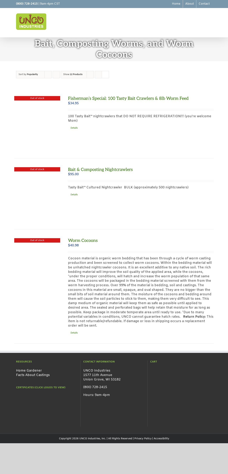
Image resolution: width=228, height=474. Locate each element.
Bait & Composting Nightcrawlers (100, 169)
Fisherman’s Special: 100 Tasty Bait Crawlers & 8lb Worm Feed (128, 98)
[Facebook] (84, 422)
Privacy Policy (143, 438)
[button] (206, 21)
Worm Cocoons (83, 240)
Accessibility (161, 438)
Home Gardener (29, 371)
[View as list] (105, 74)
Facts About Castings (33, 375)
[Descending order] (56, 74)
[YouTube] (90, 422)
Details (74, 128)
